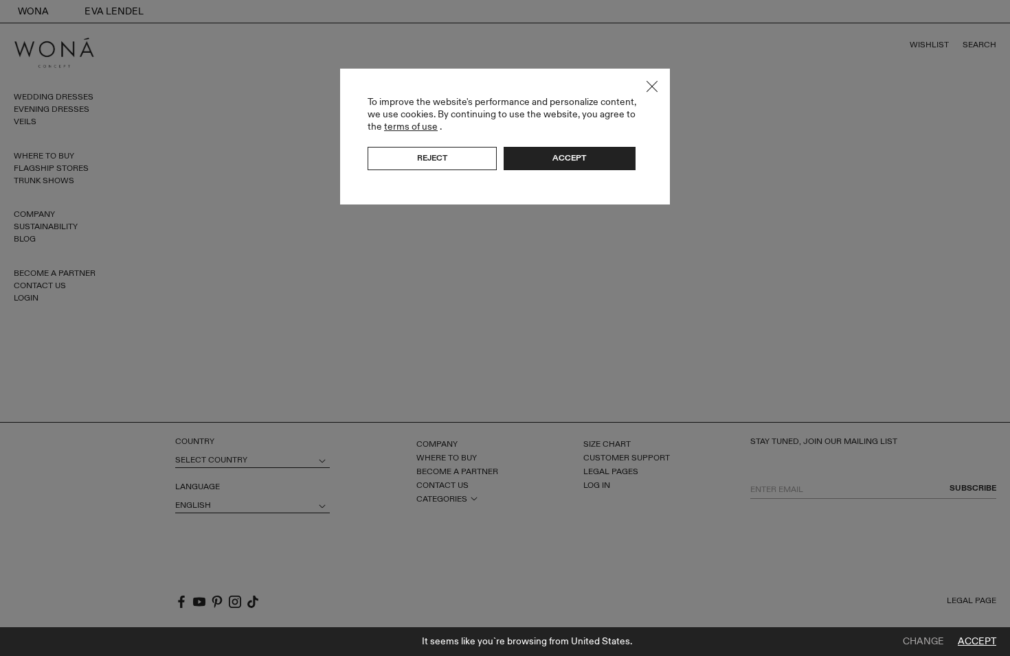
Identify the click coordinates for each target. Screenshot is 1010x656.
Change (923, 641)
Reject (432, 157)
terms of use (411, 126)
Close (652, 86)
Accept (977, 641)
